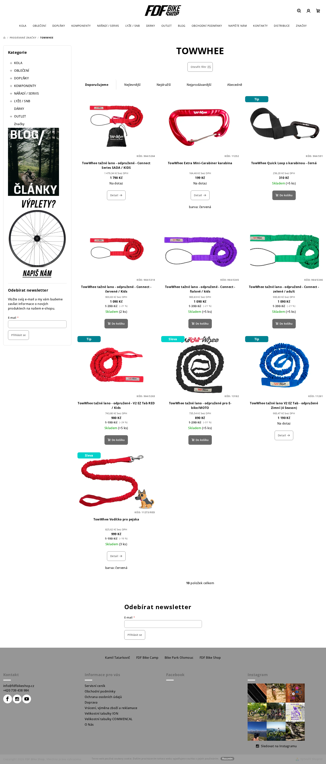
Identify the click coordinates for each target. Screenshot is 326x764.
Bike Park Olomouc (179, 657)
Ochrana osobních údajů (103, 697)
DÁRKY (19, 109)
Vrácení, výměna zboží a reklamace (111, 708)
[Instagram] (17, 699)
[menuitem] (22, 25)
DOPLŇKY (21, 78)
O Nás (89, 724)
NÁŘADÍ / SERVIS (26, 93)
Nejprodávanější (199, 85)
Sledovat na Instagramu (279, 746)
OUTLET (20, 116)
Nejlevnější (132, 85)
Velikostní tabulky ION (101, 713)
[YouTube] (26, 699)
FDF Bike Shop (210, 657)
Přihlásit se (18, 335)
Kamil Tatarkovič (117, 657)
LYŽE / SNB (22, 101)
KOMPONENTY (25, 86)
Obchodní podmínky (100, 691)
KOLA (18, 63)
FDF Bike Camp (147, 657)
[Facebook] (7, 699)
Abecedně (234, 85)
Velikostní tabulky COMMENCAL (109, 719)
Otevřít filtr (198, 67)
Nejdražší (164, 85)
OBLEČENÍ (21, 70)
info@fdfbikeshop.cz (18, 686)
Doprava (91, 702)
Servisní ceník (95, 686)
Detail (114, 195)
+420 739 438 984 (16, 690)
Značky (19, 124)
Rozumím (227, 758)
